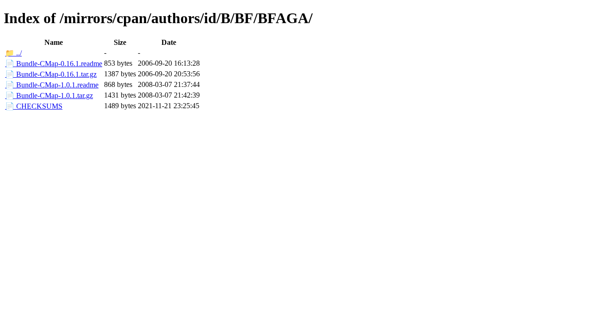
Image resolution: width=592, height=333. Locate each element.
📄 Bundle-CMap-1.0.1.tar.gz (49, 95)
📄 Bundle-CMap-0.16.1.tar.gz (51, 74)
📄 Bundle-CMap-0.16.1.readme (53, 64)
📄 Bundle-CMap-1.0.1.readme (52, 85)
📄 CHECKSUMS (33, 106)
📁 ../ (13, 53)
